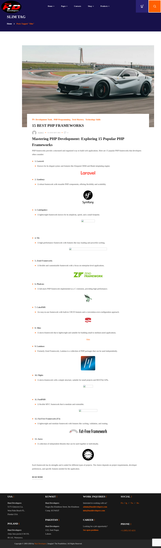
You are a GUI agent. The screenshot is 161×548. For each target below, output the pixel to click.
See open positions (90, 530)
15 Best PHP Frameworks (58, 125)
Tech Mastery (78, 120)
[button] (142, 6)
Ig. (126, 503)
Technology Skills (92, 120)
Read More (37, 477)
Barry (41, 133)
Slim (88, 339)
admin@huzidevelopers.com (95, 507)
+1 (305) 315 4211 (128, 530)
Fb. (122, 503)
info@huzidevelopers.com (94, 511)
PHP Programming (62, 120)
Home (9, 24)
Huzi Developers (40, 544)
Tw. (132, 503)
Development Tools (44, 120)
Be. (138, 503)
